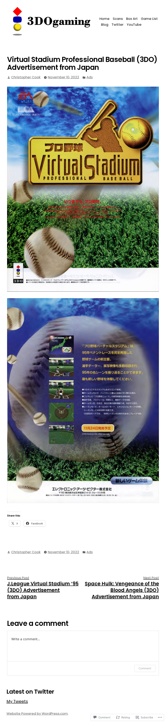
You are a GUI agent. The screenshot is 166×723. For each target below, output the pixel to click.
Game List (149, 18)
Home (104, 18)
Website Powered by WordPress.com (37, 713)
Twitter (117, 24)
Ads (89, 77)
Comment (144, 668)
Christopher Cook (25, 77)
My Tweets (17, 701)
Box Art (132, 18)
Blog (104, 24)
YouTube (134, 24)
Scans (118, 18)
